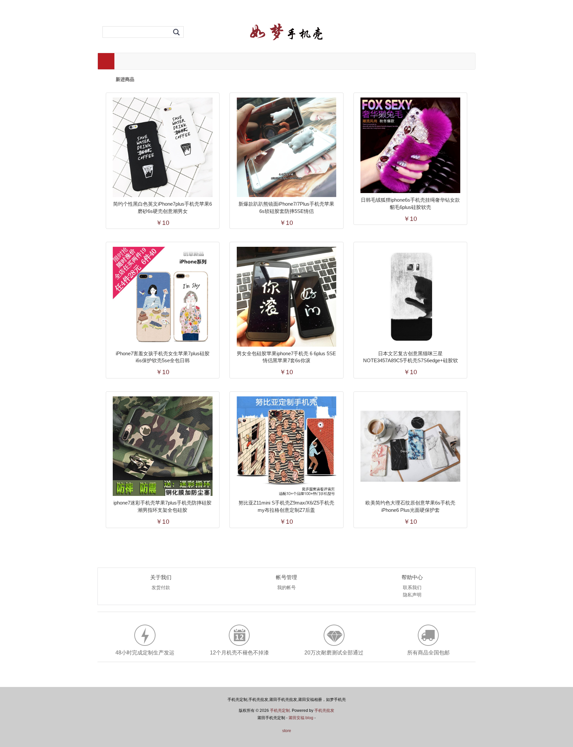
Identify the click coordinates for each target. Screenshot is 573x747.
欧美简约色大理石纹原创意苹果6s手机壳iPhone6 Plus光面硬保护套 (410, 506)
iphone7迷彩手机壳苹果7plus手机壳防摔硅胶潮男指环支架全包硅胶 (162, 506)
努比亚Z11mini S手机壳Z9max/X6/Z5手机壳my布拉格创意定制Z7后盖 (286, 506)
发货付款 (161, 587)
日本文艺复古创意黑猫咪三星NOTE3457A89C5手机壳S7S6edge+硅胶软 (410, 357)
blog (309, 717)
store (286, 730)
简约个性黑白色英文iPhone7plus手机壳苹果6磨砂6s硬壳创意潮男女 (162, 207)
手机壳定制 (280, 710)
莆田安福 (296, 717)
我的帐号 (286, 587)
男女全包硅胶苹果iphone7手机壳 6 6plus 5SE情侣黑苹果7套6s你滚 (286, 357)
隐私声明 (412, 595)
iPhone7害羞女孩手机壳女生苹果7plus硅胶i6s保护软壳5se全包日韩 (163, 357)
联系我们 (412, 587)
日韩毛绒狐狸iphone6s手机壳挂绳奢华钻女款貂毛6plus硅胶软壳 (410, 203)
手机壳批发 (324, 710)
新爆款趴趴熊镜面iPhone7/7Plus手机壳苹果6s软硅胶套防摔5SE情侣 (286, 207)
